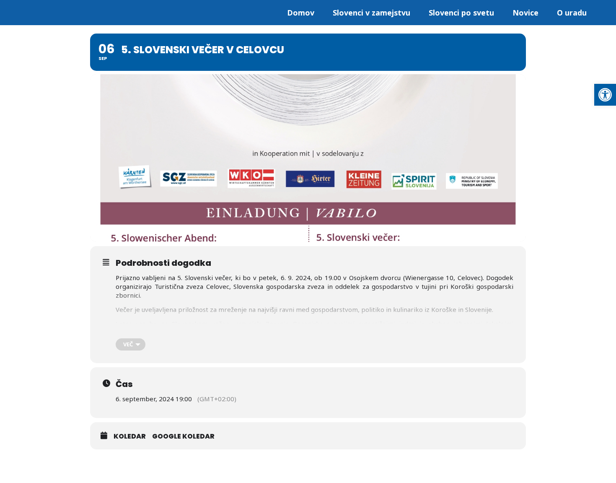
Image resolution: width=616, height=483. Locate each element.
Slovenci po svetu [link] (461, 13)
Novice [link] (525, 13)
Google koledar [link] (183, 436)
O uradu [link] (572, 13)
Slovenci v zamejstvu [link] (371, 13)
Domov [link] (300, 13)
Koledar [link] (130, 436)
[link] (605, 95)
